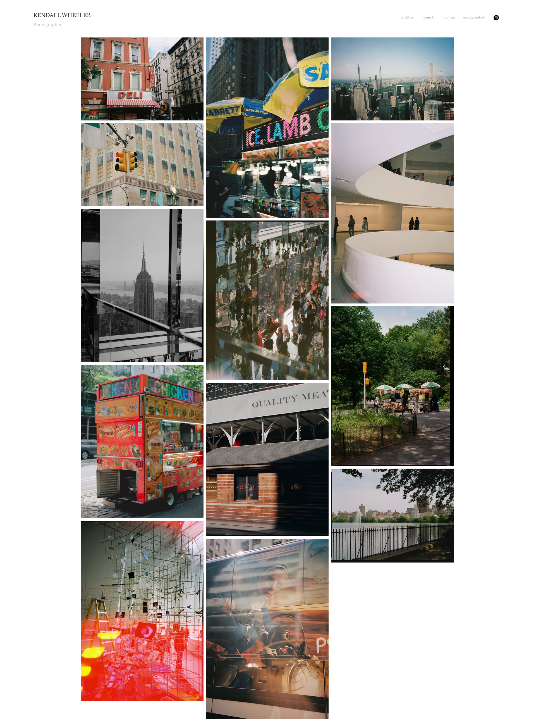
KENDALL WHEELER (62, 15)
